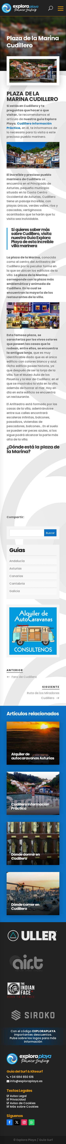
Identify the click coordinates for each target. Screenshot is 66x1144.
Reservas (50, 1125)
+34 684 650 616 (22, 1077)
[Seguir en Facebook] (9, 1122)
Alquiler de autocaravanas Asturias (32, 756)
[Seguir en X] (17, 1122)
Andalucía (17, 561)
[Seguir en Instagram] (24, 1122)
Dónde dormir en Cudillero (25, 856)
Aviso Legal (18, 1096)
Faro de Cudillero (24, 677)
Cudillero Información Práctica (30, 806)
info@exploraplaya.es (26, 1081)
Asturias (15, 568)
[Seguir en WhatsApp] (31, 1122)
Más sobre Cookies (23, 1107)
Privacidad (17, 1099)
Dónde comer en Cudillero (25, 906)
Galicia (14, 591)
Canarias (16, 576)
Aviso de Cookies (22, 1103)
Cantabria (17, 583)
